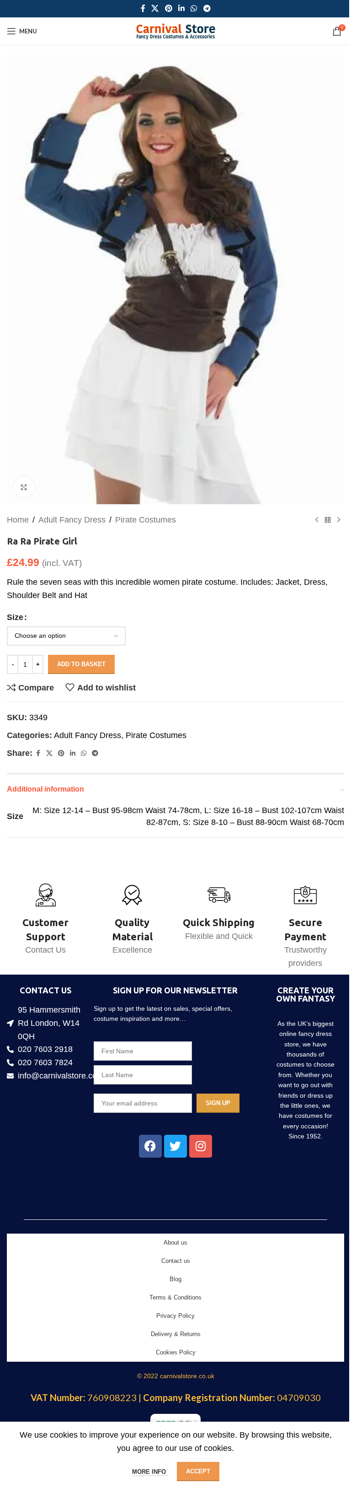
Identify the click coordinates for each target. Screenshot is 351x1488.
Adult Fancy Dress (72, 519)
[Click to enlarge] (24, 487)
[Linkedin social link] (181, 8)
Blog (175, 1279)
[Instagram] (200, 1146)
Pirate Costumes (145, 519)
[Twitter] (175, 1146)
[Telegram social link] (206, 8)
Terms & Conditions (175, 1297)
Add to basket (81, 664)
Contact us (175, 1260)
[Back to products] (327, 519)
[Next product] (338, 519)
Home (18, 519)
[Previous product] (316, 519)
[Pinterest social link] (168, 8)
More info (150, 1471)
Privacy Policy (175, 1315)
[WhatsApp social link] (194, 8)
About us (175, 1242)
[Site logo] (176, 30)
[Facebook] (150, 1146)
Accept (198, 1471)
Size (15, 617)
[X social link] (155, 8)
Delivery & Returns (176, 1334)
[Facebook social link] (143, 8)
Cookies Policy (176, 1352)
